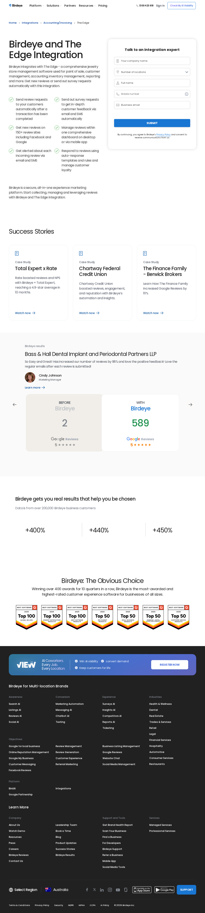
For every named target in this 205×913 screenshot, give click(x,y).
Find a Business (112, 837)
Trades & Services (160, 722)
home (13, 23)
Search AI (14, 704)
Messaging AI (64, 710)
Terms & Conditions (19, 905)
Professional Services (162, 831)
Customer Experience (69, 758)
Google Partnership (21, 794)
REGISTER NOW (169, 665)
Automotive (156, 752)
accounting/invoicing (57, 23)
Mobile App (109, 861)
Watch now (25, 313)
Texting (60, 722)
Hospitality (156, 746)
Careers (14, 849)
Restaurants (157, 764)
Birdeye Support (112, 849)
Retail (152, 728)
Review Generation (67, 752)
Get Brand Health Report (117, 825)
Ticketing (108, 728)
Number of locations (133, 72)
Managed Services (160, 825)
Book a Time (63, 831)
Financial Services (160, 740)
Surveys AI (108, 704)
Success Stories (65, 849)
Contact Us (16, 861)
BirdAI (12, 788)
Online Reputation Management (29, 752)
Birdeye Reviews (19, 855)
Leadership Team (66, 825)
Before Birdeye (64, 406)
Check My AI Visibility (181, 5)
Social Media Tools (113, 867)
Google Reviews (112, 752)
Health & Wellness (160, 704)
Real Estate (156, 716)
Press (12, 843)
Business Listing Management (121, 746)
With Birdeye (140, 406)
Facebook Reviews (20, 770)
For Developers (111, 843)
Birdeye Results (65, 855)
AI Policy (104, 905)
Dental (153, 710)
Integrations (63, 788)
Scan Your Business (114, 831)
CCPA (92, 905)
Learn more (38, 387)
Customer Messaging (22, 764)
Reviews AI (15, 716)
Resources (86, 5)
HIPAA (82, 905)
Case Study (23, 262)
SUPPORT (186, 890)
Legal (152, 734)
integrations (30, 23)
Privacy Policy (163, 134)
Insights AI (108, 710)
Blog (58, 837)
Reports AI (108, 722)
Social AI (14, 722)
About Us (14, 825)
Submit (152, 123)
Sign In (160, 5)
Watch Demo (17, 831)
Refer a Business (112, 855)
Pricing (102, 5)
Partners (70, 5)
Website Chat (111, 758)
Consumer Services (161, 758)
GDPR (71, 905)
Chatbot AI (62, 716)
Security (58, 905)
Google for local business (24, 746)
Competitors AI (112, 716)
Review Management (69, 746)
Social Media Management (118, 764)
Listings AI (15, 710)
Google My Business (21, 758)
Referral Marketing (67, 764)
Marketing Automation (70, 704)
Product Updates (66, 843)
